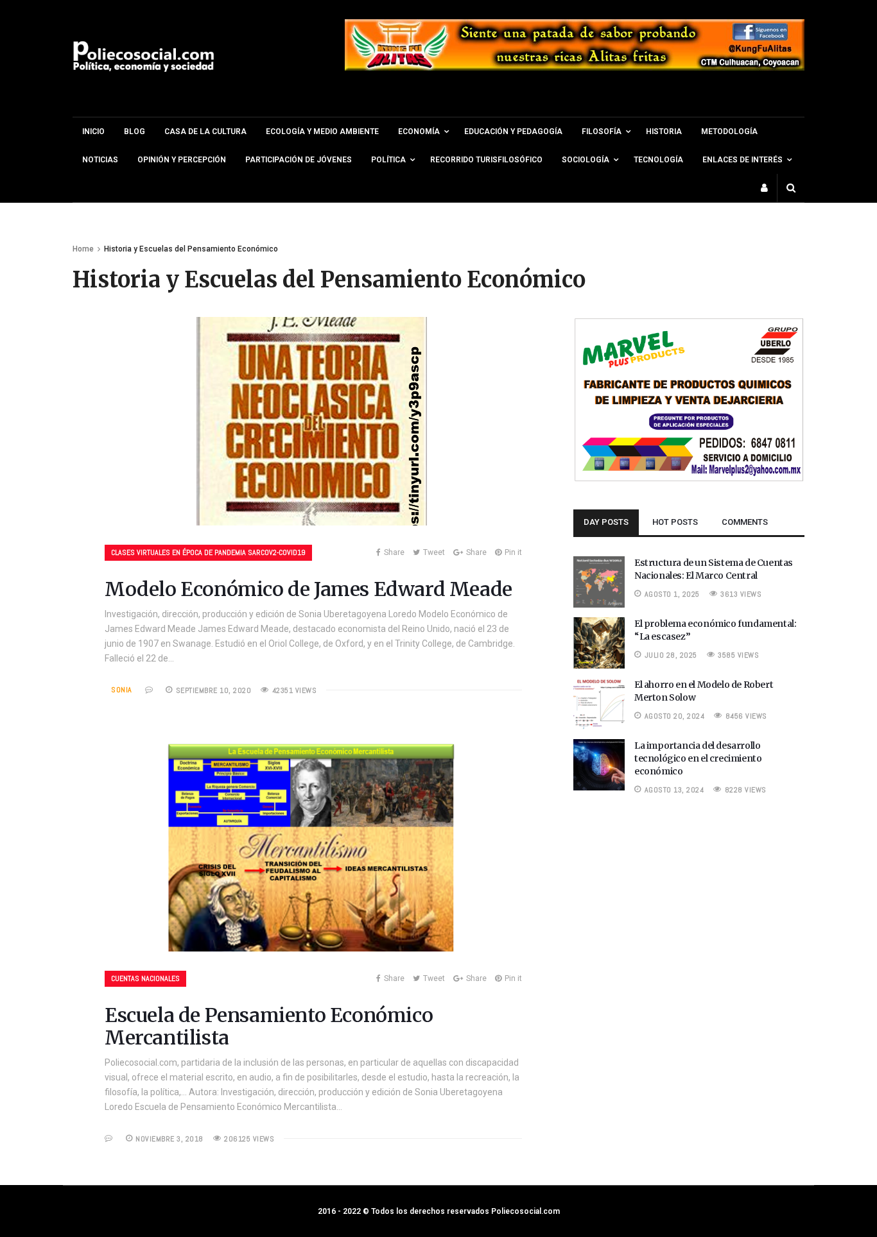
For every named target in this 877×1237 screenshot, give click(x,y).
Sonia (121, 690)
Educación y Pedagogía (513, 131)
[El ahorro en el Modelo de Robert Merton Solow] (599, 726)
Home (83, 248)
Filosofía (601, 131)
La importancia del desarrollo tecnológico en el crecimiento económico (697, 758)
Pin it (513, 552)
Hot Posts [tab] (675, 522)
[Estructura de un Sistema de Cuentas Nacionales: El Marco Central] (599, 604)
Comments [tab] (745, 522)
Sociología (585, 159)
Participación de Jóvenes (298, 159)
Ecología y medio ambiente (322, 131)
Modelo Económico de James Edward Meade (308, 589)
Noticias (100, 159)
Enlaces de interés (742, 159)
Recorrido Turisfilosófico (486, 159)
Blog (134, 131)
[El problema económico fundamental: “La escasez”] (599, 665)
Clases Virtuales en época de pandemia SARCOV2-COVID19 (208, 552)
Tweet (434, 552)
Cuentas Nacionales (145, 978)
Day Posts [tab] (606, 522)
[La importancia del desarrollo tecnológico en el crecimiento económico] (599, 787)
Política (388, 159)
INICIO (93, 131)
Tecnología (658, 159)
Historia (664, 131)
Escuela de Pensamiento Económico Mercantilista (269, 1026)
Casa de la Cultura (205, 131)
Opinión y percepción (181, 159)
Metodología (729, 131)
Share (394, 552)
